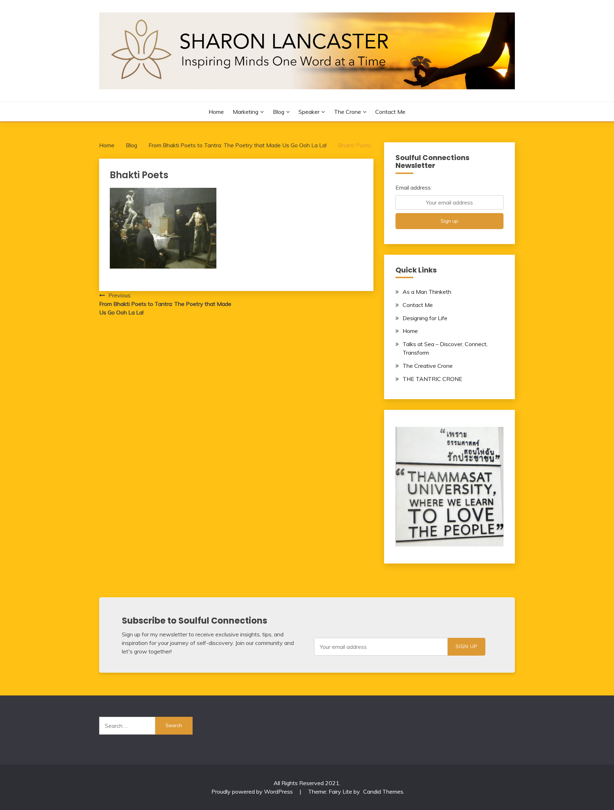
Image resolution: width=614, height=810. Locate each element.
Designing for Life (425, 318)
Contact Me (390, 111)
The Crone (347, 111)
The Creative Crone (428, 365)
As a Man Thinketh (427, 291)
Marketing (245, 111)
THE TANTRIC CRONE (432, 378)
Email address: (413, 187)
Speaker (308, 111)
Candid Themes (383, 791)
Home (216, 111)
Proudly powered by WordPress (252, 791)
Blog (278, 111)
